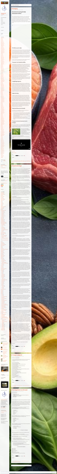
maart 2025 (2, 47)
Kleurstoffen (2, 275)
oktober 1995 (2, 155)
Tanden (2, 257)
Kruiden (2, 261)
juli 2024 (2, 53)
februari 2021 (2, 68)
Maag (1, 205)
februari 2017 (2, 96)
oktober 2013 (2, 133)
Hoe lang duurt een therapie (20, 390)
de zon (28, 385)
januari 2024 (2, 58)
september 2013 (2, 134)
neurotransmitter (3, 232)
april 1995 (2, 156)
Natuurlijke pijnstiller (3, 222)
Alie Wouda (13, 151)
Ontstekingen (2, 243)
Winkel (2, 18)
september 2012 (2, 145)
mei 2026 (2, 39)
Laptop (2, 237)
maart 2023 (2, 60)
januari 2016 (2, 108)
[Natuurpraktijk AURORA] (4, 3)
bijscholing (2, 224)
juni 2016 (2, 103)
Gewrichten (2, 301)
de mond (25, 385)
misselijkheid (2, 221)
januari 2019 (2, 78)
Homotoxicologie (17, 166)
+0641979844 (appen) (3, 167)
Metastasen (2, 217)
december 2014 (2, 120)
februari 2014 (2, 129)
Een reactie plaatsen (23, 351)
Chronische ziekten (3, 298)
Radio (2, 231)
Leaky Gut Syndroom (3, 309)
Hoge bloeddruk (2, 199)
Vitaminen (2, 285)
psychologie (2, 250)
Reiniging (15, 9)
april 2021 (2, 66)
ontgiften (21, 160)
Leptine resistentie (3, 310)
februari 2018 (2, 85)
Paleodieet (2, 281)
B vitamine (3, 286)
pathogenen (2, 245)
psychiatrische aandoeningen (4, 249)
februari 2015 (2, 118)
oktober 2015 (2, 111)
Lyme (2, 311)
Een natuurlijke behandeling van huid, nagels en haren (5, 356)
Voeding (2, 270)
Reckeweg (23, 160)
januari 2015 (2, 119)
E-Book (2, 197)
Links (1, 204)
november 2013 (2, 132)
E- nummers (2, 274)
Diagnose (15, 385)
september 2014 (2, 123)
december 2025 (2, 43)
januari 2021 (2, 69)
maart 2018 (2, 84)
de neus (27, 385)
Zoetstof (2, 287)
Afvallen (2, 271)
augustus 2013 (2, 135)
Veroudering (2, 269)
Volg (2, 176)
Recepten (2, 282)
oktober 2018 (2, 79)
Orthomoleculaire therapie (4, 263)
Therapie (2, 258)
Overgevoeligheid (17, 355)
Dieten (2, 273)
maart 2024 (2, 56)
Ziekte (1, 293)
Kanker (2, 308)
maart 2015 (2, 117)
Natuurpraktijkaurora (16, 160)
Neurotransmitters (3, 233)
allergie (2, 294)
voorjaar (27, 161)
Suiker (2, 284)
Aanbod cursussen (3, 22)
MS (1, 313)
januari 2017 (2, 97)
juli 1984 (2, 157)
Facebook (2, 30)
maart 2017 (2, 95)
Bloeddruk (2, 297)
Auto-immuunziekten (3, 296)
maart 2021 (2, 67)
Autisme (3, 320)
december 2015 (2, 109)
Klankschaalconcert (3, 236)
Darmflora (3, 324)
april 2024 (2, 55)
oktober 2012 (2, 144)
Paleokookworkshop (3, 244)
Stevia (2, 288)
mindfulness (2, 220)
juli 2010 (2, 154)
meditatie (2, 208)
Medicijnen (2, 207)
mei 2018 (2, 83)
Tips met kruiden (4, 262)
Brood (2, 272)
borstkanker (2, 193)
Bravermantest (2, 194)
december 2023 (2, 59)
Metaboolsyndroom (3, 312)
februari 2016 (2, 107)
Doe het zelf (2, 196)
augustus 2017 (2, 90)
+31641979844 (2, 412)
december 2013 (2, 131)
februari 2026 (2, 42)
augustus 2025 (2, 45)
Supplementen (2, 255)
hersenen (2, 198)
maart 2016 (2, 106)
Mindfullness (2, 219)
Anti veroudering (3, 260)
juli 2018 (2, 82)
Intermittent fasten (3, 23)
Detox (1, 195)
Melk (1, 209)
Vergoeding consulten (3, 268)
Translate (6, 180)
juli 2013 (2, 136)
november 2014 (2, 121)
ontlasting (2, 242)
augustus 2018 (2, 81)
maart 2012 (2, 147)
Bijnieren (2, 211)
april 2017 (2, 94)
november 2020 (2, 71)
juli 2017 (2, 91)
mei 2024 (2, 54)
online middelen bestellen (4, 229)
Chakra (2, 323)
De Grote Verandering (3, 235)
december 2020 (2, 70)
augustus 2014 (2, 124)
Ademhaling (2, 192)
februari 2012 (2, 148)
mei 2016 (2, 104)
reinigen (25, 161)
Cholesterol (2, 212)
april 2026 (2, 40)
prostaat (2, 248)
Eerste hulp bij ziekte (3, 300)
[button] (3, 385)
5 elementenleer (3, 319)
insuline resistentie (3, 307)
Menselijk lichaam (3, 210)
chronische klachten (16, 161)
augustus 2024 (2, 52)
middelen (2, 218)
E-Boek (3, 358)
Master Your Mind (3, 206)
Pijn (1, 246)
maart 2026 (2, 41)
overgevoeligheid (18, 385)
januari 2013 (2, 141)
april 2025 (2, 46)
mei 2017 (2, 93)
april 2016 (2, 105)
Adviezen (2, 259)
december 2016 (2, 98)
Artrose (2, 295)
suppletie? (2, 256)
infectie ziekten (3, 306)
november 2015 (2, 110)
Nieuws (19, 160)
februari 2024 (2, 57)
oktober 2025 (2, 44)
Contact (2, 24)
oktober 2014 (2, 122)
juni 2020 (2, 72)
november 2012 (2, 143)
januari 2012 (2, 149)
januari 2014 (2, 130)
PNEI (1, 247)
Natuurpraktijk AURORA (3, 14)
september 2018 (2, 80)
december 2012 (2, 142)
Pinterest (2, 230)
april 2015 (2, 116)
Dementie (2, 299)
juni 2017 (2, 92)
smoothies (2, 283)
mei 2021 (2, 65)
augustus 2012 (2, 146)
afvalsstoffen (28, 160)
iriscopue (21, 161)
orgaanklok (17, 351)
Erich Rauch (19, 161)
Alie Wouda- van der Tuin (21, 356)
